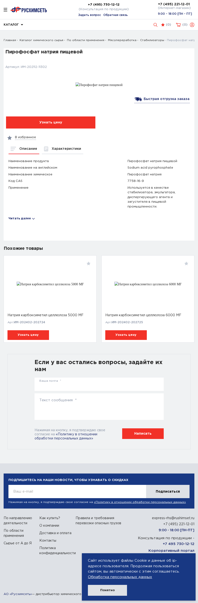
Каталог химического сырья (41, 40)
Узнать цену (28, 335)
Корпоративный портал (171, 550)
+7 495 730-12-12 (178, 544)
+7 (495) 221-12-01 (174, 4)
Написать (143, 433)
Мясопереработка (122, 40)
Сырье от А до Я (18, 543)
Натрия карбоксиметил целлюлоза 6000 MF (143, 315)
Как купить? (49, 518)
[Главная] (29, 9)
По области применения (85, 40)
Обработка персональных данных (120, 577)
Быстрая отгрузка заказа (166, 99)
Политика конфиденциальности (55, 551)
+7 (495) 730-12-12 (104, 4)
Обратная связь (115, 15)
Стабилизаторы (152, 40)
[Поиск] (155, 25)
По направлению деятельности (18, 521)
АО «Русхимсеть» (18, 594)
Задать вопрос (89, 15)
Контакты (47, 540)
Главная (10, 40)
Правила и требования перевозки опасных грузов (98, 521)
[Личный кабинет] (192, 24)
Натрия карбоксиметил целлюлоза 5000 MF (45, 315)
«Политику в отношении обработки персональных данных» (140, 502)
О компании (49, 525)
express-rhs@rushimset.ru (173, 518)
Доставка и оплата (55, 533)
